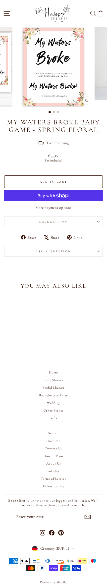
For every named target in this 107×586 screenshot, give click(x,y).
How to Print (54, 456)
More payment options (54, 207)
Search (53, 433)
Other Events (54, 410)
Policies (54, 471)
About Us (53, 463)
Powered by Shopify (53, 582)
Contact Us (53, 448)
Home (53, 372)
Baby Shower (53, 380)
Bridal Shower (53, 387)
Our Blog (53, 441)
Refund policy (53, 486)
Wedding (53, 403)
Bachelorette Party (53, 395)
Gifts (53, 418)
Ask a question (53, 251)
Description (53, 221)
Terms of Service (53, 479)
